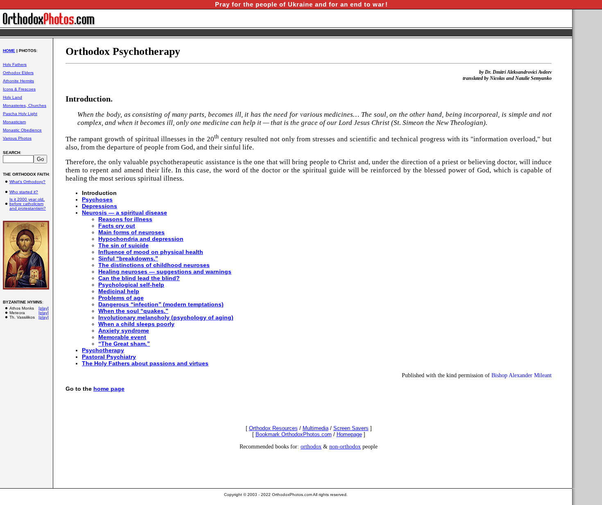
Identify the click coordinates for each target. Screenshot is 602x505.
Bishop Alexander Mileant (521, 375)
